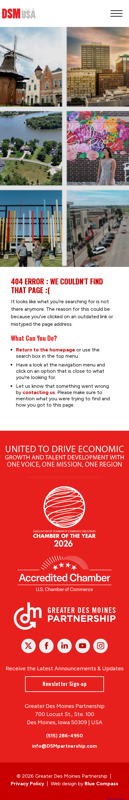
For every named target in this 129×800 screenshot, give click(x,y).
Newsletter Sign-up (64, 684)
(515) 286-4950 (64, 736)
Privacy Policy (27, 784)
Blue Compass (101, 784)
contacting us (39, 392)
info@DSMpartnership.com (64, 746)
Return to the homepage (45, 350)
